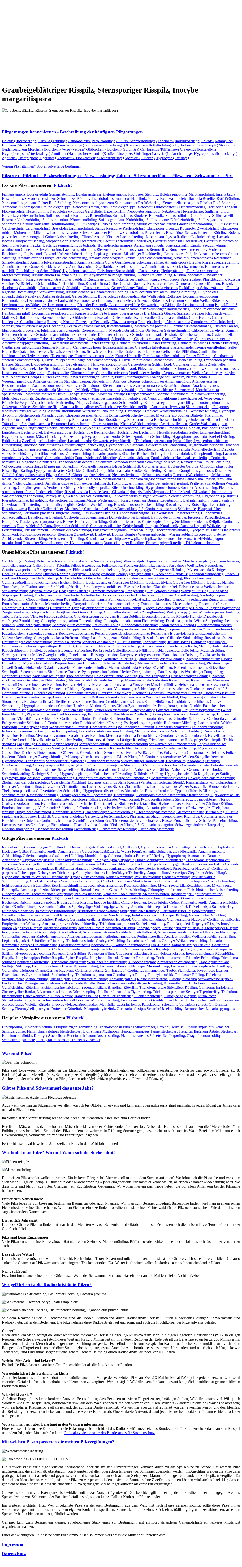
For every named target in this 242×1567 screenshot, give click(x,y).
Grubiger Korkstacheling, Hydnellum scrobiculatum (40, 803)
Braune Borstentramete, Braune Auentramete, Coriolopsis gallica (50, 799)
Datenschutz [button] (14, 1553)
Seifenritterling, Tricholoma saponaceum (82, 975)
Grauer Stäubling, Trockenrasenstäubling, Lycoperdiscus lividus (175, 530)
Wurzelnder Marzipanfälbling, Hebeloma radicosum (171, 684)
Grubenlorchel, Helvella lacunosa (209, 735)
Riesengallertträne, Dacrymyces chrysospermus (126, 655)
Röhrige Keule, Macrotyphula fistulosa (204, 646)
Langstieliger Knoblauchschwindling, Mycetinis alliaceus (69, 428)
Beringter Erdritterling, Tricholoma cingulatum (51, 962)
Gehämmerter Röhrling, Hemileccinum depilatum (131, 292)
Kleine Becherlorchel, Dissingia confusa (167, 979)
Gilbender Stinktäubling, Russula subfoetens (200, 638)
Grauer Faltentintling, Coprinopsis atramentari (196, 339)
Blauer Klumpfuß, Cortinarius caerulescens (149, 757)
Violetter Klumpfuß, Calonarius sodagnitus (142, 825)
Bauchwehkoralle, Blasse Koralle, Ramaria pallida (60, 996)
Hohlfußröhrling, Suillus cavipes (74, 224)
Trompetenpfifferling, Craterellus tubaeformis (135, 347)
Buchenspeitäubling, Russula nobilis (29, 902)
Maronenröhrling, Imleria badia (212, 194)
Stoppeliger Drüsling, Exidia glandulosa (31, 595)
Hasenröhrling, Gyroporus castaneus (29, 198)
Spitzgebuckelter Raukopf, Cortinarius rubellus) (155, 911)
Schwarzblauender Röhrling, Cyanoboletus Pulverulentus (122, 232)
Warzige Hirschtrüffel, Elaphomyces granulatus (181, 697)
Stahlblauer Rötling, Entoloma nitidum (79, 915)
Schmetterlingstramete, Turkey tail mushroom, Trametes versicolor (51, 1040)
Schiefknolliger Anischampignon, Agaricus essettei (179, 381)
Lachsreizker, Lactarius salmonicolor (210, 241)
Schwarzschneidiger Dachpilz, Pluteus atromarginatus (109, 377)
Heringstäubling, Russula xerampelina (189, 271)
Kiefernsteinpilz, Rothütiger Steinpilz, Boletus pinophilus (145, 194)
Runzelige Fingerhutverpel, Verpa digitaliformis (141, 398)
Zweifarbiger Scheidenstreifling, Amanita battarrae (133, 266)
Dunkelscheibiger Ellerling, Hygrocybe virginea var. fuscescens (156, 517)
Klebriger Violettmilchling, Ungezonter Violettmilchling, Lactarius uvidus (57, 786)
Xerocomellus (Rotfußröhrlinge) (150, 145)
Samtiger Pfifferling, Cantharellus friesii (71, 347)
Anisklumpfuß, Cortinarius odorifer (48, 458)
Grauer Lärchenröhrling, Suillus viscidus (207, 224)
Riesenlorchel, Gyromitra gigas (25, 847)
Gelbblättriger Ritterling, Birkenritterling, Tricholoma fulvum (171, 983)
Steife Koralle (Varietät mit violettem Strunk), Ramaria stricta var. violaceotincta (177, 782)
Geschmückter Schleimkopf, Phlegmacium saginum (88, 530)
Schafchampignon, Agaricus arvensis (191, 385)
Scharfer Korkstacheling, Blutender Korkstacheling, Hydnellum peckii (132, 803)
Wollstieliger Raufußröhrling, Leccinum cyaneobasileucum (191, 309)
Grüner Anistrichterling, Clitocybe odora (75, 237)
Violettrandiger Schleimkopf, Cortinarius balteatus (151, 689)
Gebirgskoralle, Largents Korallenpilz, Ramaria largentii (164, 526)
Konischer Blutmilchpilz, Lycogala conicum (138, 608)
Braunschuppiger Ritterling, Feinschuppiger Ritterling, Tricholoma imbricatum (162, 543)
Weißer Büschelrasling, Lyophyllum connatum (70, 877)
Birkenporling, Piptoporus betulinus (28, 1027)
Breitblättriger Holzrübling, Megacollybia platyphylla (94, 860)
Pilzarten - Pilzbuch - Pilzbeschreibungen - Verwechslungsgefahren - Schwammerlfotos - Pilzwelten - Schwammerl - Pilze (117, 175)
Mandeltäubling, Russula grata (48, 979)
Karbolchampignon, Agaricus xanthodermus (69, 936)
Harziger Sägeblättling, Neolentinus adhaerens (173, 667)
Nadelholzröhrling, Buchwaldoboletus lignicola (166, 198)
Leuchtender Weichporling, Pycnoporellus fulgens (136, 799)
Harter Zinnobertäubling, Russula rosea (63, 419)
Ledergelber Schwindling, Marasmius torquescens (149, 778)
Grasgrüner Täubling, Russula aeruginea (84, 279)
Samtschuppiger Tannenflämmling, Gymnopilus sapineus (170, 898)
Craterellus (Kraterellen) (198, 149)
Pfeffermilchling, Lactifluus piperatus (92, 638)
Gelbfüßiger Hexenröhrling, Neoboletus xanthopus (123, 211)
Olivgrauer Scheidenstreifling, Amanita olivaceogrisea (83, 258)
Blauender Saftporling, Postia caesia (85, 650)
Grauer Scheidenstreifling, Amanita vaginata (62, 266)
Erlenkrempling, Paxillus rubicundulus (101, 992)
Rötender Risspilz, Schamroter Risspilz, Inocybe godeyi (119, 928)
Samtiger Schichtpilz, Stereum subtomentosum (113, 744)
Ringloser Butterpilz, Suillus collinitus (162, 215)
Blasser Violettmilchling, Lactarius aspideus (144, 786)
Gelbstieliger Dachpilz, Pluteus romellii (31, 752)
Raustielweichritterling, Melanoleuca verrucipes (70, 398)
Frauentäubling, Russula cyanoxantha (83, 275)
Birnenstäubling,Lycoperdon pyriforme (146, 616)
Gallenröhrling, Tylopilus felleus (57, 565)
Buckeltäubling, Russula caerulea (166, 504)
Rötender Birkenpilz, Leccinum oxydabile (108, 305)
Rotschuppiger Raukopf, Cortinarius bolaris (191, 864)
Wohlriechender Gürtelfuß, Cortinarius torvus (83, 727)
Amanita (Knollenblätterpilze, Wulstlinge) (120, 154)
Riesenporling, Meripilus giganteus (123, 249)
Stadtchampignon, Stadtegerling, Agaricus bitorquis (102, 381)
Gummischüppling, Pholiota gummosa (30, 582)
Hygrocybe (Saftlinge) (172, 158)
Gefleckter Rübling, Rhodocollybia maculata (125, 625)
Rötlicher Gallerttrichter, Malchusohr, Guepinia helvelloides (72, 509)
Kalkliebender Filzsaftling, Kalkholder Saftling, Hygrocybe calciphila (145, 774)
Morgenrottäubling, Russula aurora (28, 275)
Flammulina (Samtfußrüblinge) (61, 145)
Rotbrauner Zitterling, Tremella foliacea (31, 659)
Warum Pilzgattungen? (19, 166)
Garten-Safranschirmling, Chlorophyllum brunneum (147, 890)
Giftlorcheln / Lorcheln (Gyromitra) (112, 149)
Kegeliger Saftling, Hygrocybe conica (184, 949)
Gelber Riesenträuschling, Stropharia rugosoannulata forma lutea (136, 479)
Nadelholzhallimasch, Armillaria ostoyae (43, 483)
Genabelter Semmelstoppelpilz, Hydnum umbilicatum (63, 543)
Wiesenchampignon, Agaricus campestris (32, 381)
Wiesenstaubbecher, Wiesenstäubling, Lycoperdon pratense (182, 534)
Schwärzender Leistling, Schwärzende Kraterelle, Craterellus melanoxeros (105, 351)
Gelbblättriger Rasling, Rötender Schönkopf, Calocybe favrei (47, 561)
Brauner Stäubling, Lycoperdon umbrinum (33, 364)
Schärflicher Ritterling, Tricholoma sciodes (63, 941)
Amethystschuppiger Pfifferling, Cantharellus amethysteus (45, 343)
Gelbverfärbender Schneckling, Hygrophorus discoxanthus (80, 791)
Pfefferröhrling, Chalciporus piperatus (151, 228)
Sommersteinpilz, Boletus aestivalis (75, 194)
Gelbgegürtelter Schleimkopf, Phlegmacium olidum (123, 816)
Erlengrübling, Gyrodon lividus (160, 735)
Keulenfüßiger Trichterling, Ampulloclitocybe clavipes (146, 873)
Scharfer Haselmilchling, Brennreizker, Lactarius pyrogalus (191, 1009)
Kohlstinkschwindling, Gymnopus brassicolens (76, 778)
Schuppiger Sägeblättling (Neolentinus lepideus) (152, 574)
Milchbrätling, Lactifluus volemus (38, 453)
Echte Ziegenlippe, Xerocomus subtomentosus (143, 207)
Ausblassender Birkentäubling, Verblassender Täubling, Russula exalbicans (58, 539)
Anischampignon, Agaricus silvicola (29, 390)
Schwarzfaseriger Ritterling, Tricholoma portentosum (132, 441)
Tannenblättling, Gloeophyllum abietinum (110, 621)
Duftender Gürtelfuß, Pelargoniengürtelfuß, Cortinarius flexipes (98, 1009)
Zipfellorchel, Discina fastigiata (72, 847)
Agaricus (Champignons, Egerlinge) (29, 158)
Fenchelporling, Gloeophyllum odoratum (32, 599)
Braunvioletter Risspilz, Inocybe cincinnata (182, 953)
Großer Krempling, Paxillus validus (188, 877)
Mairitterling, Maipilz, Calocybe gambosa (87, 402)
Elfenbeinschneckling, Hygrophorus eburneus (146, 487)
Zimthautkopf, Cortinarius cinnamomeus (135, 970)
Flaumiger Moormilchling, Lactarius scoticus (164, 966)
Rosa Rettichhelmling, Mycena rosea (151, 885)
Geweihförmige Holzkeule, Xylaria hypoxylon (37, 667)
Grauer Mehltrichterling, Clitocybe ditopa (124, 710)
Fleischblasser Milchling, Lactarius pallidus (104, 979)
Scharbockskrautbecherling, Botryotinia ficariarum (68, 604)
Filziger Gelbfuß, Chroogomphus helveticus (78, 475)
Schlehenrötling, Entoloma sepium (144, 402)
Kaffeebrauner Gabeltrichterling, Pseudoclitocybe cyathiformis (63, 339)
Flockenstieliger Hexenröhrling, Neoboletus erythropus (43, 211)
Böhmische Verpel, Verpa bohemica (28, 402)
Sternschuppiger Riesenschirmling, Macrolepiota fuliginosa (100, 330)
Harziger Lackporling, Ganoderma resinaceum (173, 599)
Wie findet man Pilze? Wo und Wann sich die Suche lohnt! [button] (58, 1152)
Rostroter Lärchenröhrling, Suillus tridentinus (35, 220)
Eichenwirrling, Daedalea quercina (168, 621)
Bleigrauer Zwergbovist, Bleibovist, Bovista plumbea (97, 534)
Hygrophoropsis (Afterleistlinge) (26, 154)
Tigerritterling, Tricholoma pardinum (158, 992)
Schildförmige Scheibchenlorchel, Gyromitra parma (96, 449)
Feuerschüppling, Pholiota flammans (184, 578)
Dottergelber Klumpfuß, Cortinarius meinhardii (50, 949)
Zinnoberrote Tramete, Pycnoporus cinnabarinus (83, 672)
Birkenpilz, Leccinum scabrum (53, 305)
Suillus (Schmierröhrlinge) (137, 141)
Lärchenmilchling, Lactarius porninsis (93, 453)
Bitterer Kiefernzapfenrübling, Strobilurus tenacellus (102, 521)
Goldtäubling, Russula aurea (40, 288)
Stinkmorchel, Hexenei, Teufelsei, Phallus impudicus (174, 1027)
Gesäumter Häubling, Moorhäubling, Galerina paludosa (93, 856)
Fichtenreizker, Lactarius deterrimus (106, 241)
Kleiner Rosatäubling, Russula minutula (123, 419)
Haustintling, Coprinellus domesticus (174, 629)
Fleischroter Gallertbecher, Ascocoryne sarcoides (98, 595)
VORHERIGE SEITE (19, 79)
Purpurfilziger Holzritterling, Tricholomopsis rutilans (95, 1027)
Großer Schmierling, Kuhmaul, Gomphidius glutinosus (173, 470)
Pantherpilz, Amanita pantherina (26, 890)
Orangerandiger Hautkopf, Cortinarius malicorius (203, 919)
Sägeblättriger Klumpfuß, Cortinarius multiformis (74, 646)
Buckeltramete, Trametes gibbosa (26, 748)
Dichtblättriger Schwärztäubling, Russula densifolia (54, 292)
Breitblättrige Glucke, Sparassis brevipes (174, 313)
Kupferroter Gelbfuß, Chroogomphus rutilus (200, 466)
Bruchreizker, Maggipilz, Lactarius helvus (109, 1004)
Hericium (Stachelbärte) (19, 145)
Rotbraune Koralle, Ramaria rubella (118, 697)
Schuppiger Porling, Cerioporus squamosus (206, 368)
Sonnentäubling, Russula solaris (166, 642)
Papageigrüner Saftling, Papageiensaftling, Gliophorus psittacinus (100, 953)
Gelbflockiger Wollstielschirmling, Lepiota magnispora (109, 1000)
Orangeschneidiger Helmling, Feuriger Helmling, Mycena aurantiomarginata (75, 684)
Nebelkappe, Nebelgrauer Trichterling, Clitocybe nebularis (61, 873)
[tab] (121, 1053)
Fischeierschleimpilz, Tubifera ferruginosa (155, 565)
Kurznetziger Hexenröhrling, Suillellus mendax (37, 215)
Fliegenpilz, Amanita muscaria (202, 851)
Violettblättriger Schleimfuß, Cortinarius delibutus (54, 718)
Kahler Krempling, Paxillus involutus (133, 877)
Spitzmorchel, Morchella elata (196, 390)
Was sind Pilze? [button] (17, 1053)
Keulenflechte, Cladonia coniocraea (136, 748)
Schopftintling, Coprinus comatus (136, 339)
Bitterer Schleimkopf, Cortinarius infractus (65, 693)
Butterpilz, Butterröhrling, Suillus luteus (103, 215)
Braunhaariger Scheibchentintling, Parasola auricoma (41, 642)
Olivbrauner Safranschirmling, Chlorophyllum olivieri (185, 330)
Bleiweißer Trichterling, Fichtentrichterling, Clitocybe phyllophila (148, 996)
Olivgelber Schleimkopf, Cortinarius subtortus (49, 812)
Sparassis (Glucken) (140, 158)
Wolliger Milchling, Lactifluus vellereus (31, 966)
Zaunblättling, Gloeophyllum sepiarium (48, 621)
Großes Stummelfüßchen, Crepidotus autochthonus (171, 701)
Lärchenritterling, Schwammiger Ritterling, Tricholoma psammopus (124, 829)
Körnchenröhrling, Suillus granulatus (97, 220)
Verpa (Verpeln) (73, 149)
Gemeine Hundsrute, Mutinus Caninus (87, 706)
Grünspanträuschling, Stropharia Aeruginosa (46, 241)
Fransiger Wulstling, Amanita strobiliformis (49, 411)
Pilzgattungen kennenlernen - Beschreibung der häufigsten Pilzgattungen (72, 131)
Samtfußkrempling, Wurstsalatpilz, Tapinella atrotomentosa (138, 561)
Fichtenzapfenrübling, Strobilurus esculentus (175, 521)
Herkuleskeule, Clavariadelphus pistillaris (120, 492)
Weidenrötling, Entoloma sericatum (135, 915)
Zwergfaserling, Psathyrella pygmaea (169, 612)
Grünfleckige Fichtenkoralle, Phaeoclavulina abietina (69, 825)
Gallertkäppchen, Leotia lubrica (144, 902)
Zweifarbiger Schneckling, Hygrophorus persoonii (185, 445)
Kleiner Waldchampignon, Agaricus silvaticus (154, 424)
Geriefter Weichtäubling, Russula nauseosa (108, 504)
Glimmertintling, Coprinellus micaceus (99, 373)
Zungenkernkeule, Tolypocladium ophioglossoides (39, 612)
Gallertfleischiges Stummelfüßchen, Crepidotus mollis (92, 701)
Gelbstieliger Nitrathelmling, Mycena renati (57, 680)
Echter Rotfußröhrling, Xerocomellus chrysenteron (76, 203)
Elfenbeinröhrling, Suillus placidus (196, 220)
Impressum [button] (12, 1544)
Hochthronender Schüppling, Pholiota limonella (66, 894)
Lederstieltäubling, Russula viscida (62, 492)
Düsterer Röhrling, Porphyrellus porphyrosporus (79, 574)
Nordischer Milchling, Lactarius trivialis (142, 582)
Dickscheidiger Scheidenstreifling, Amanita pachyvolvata (142, 407)
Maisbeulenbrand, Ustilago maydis (138, 428)
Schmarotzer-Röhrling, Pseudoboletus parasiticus (93, 198)
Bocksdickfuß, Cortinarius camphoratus (120, 945)
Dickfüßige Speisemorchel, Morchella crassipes (91, 394)
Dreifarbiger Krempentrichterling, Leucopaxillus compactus (46, 697)
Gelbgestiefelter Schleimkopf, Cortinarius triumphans (167, 364)
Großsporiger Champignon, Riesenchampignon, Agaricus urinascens (111, 385)
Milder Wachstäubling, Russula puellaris (116, 500)
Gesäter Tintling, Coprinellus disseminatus (109, 612)
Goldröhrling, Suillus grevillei (213, 215)
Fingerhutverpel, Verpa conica (200, 398)
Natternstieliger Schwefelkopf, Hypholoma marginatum (75, 769)
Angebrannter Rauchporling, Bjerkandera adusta (203, 795)
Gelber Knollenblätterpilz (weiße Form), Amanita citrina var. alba (130, 851)
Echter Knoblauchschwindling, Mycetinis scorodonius (149, 415)
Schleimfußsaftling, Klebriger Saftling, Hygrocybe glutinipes (47, 774)
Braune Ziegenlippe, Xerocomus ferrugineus (74, 207)
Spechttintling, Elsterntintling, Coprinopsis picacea (129, 795)
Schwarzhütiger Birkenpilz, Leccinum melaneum (177, 305)
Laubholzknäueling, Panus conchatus (85, 714)
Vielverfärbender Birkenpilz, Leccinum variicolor (162, 300)
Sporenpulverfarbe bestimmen (59, 166)
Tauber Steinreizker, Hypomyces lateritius (197, 970)
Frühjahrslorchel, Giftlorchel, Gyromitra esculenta (134, 847)
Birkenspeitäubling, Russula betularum (79, 890)
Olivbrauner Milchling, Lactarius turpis (129, 864)
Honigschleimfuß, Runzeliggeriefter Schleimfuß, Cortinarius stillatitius (69, 526)
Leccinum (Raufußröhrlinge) (179, 141)
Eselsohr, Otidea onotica (115, 317)
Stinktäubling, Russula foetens (143, 638)
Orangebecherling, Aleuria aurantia (164, 322)
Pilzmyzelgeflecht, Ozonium (81, 765)
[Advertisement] (121, 39)
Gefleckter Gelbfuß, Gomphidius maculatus (98, 470)
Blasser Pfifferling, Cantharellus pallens (178, 343)
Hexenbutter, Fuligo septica (102, 565)
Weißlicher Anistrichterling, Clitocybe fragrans (121, 962)
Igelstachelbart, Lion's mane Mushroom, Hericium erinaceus (104, 1031)
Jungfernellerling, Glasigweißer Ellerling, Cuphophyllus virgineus (104, 513)
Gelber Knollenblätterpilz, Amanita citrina (50, 851)
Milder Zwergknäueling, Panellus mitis (61, 655)
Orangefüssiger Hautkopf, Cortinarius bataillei (69, 970)
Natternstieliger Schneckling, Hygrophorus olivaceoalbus (104, 445)
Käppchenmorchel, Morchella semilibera (158, 394)
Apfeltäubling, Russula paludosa (86, 288)
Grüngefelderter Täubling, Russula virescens (144, 288)
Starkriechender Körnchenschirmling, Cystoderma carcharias (118, 334)
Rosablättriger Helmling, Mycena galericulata (102, 735)
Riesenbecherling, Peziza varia (146, 633)
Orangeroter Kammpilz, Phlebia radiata (66, 570)
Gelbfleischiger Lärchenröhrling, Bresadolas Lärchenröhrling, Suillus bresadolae (62, 228)
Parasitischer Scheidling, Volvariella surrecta (175, 1004)
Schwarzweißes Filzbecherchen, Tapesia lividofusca (187, 744)
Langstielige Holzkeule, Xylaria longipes (47, 744)
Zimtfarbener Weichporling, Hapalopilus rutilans (193, 962)
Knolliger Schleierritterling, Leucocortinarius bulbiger (111, 496)
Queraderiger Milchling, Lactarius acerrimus (84, 782)
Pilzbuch (62, 185)
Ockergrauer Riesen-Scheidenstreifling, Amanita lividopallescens (50, 407)
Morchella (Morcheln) (44, 149)
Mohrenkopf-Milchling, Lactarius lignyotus (46, 232)
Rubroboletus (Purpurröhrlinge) (93, 141)
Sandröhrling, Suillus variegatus (25, 224)
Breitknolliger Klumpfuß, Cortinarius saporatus (197, 816)
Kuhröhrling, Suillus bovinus (147, 220)
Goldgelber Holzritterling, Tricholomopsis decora (55, 462)
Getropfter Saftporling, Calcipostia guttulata (205, 718)
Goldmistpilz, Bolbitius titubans (25, 608)
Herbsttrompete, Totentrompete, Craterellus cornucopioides (70, 356)
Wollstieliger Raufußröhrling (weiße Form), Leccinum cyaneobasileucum (91, 309)
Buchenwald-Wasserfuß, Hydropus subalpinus (52, 479)
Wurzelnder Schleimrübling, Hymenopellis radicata (120, 411)
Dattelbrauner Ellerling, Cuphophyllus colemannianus (68, 517)
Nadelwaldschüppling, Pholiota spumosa (62, 676)
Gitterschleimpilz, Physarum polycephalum (188, 710)
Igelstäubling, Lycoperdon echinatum (200, 441)
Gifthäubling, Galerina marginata (26, 856)
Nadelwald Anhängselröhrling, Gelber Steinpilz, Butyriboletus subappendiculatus (85, 296)
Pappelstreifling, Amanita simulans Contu (83, 262)
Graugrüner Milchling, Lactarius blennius (203, 582)
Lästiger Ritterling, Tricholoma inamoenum (152, 740)
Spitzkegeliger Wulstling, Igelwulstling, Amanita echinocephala (119, 907)
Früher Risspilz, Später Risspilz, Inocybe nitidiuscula (80, 958)
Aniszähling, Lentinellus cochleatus (147, 390)
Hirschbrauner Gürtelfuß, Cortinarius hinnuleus (37, 820)
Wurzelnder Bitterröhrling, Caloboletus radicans (96, 881)
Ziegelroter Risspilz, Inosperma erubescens (45, 928)
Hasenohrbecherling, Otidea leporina (68, 317)
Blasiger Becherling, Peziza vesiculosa (64, 326)
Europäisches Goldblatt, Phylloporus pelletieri (199, 428)
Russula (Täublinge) (53, 141)
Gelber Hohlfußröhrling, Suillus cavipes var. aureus (138, 224)
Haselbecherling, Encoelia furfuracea (200, 604)
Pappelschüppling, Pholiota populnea (29, 650)
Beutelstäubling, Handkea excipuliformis (96, 364)
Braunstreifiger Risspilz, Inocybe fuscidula (88, 902)
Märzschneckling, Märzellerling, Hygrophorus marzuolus (78, 436)
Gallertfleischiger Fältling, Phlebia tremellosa (146, 650)
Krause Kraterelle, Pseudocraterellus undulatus (150, 356)
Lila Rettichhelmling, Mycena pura (206, 885)
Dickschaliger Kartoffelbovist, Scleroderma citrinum (76, 932)
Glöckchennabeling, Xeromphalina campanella (121, 578)
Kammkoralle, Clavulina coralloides (161, 317)
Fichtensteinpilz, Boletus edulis (25, 194)
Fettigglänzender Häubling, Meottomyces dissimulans (107, 629)
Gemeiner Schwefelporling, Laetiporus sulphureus (58, 249)
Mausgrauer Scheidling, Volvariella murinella (77, 466)
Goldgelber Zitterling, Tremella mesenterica (91, 591)
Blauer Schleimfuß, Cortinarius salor (139, 466)
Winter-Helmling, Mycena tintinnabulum (190, 659)
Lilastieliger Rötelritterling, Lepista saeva (154, 254)
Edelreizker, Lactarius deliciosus (158, 241)
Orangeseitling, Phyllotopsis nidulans (152, 591)
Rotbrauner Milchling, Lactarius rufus (192, 723)
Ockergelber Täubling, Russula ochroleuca (147, 279)
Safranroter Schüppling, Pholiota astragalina (60, 710)
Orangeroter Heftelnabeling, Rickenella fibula (51, 578)
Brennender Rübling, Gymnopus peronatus (81, 689)
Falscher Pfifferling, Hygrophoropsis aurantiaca (171, 856)
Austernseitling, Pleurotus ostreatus (122, 1036)
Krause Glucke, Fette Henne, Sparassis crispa (109, 313)
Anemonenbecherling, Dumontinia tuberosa (139, 604)
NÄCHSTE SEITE (51, 79)
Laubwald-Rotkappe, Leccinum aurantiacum (91, 300)
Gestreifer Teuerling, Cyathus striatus (131, 659)
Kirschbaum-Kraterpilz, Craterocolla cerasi (34, 629)
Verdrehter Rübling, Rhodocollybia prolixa (79, 487)
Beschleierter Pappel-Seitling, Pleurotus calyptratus (132, 676)
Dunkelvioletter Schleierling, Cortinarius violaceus (112, 458)
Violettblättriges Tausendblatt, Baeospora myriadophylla (162, 761)
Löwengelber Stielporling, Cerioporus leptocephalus (142, 765)
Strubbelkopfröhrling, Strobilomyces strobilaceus (86, 587)
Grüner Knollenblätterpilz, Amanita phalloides (203, 902)
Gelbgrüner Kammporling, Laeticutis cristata (71, 731)
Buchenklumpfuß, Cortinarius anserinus (147, 509)
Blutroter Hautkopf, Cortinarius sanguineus (134, 919)
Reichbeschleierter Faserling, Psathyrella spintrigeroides (121, 723)
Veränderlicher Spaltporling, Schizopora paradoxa (83, 761)
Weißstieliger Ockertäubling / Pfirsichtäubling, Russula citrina (62, 283)
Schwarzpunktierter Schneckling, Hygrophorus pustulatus (165, 436)
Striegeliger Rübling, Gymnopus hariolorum (200, 987)
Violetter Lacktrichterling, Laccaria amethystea (141, 237)
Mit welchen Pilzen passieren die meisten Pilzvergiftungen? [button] (58, 1441)
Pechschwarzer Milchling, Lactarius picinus (139, 808)
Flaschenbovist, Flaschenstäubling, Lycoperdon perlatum (193, 360)
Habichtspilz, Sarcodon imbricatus (118, 462)
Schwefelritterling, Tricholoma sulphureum (103, 924)
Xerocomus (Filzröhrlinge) (105, 145)
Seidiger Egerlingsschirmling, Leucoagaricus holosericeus (84, 898)
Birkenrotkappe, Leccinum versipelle (29, 300)
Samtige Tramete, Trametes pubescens (80, 748)
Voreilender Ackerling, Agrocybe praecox (160, 373)
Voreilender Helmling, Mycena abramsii (194, 748)
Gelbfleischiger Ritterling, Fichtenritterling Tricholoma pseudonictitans (54, 987)
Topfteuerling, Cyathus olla (82, 659)
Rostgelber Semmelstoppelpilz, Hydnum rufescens (112, 360)
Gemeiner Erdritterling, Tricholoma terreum (153, 958)
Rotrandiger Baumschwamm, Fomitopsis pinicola (101, 599)
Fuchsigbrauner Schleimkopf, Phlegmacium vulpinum (133, 368)
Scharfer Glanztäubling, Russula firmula (112, 642)
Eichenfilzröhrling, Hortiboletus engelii (208, 207)
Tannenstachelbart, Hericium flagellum (179, 1031)
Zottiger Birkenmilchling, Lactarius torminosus (55, 945)
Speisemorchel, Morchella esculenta (28, 394)
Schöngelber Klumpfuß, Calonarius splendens (120, 949)
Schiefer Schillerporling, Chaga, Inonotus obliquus (187, 1036)
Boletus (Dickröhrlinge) (19, 141)
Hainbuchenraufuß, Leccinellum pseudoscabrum (38, 313)
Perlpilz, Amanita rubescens (206, 254)
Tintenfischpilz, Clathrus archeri (25, 587)
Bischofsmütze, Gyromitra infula (26, 975)
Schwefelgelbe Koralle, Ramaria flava (173, 462)
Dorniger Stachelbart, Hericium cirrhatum (65, 1036)
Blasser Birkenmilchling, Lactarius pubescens (96, 966)
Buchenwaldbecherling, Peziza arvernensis (90, 633)
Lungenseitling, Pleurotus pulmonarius (200, 402)
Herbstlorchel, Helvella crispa (189, 907)
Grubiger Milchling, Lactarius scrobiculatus (128, 941)
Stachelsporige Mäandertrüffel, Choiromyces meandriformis (63, 415)
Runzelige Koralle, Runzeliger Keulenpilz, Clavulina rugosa (92, 322)
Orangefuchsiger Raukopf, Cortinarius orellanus (65, 919)
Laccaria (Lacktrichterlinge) (172, 154)
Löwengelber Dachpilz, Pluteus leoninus (180, 377)
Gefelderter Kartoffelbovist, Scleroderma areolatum (154, 932)
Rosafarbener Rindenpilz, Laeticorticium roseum (195, 625)
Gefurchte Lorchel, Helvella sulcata (28, 740)
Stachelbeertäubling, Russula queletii (163, 924)
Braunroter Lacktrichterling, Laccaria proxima (85, 424)
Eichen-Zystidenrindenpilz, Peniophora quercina (153, 706)
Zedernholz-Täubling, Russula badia (197, 731)
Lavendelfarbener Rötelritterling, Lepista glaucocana (83, 254)
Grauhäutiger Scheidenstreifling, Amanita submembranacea (169, 258)
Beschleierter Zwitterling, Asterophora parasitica (150, 714)
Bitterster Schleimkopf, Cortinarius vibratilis (131, 693)
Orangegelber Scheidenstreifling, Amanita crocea (151, 262)
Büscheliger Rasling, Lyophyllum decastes (33, 470)
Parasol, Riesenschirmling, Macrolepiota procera (130, 326)
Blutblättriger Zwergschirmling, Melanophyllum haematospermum (66, 757)
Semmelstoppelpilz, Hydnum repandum (44, 360)
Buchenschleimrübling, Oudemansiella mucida (188, 419)
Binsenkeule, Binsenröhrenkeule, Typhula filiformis (163, 791)
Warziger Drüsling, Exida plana (204, 591)
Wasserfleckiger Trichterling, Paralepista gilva (36, 496)
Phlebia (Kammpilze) (217, 141)
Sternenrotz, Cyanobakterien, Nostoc (202, 799)
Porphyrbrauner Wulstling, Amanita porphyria (36, 924)
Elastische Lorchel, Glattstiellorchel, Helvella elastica (163, 587)
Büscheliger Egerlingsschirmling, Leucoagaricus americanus (78, 885)
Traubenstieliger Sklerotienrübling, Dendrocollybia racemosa (130, 812)
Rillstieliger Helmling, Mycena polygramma (34, 735)
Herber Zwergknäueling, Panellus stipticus (152, 672)
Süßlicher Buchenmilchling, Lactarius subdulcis (157, 453)
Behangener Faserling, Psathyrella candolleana (190, 483)
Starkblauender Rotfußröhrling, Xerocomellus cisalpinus (157, 203)
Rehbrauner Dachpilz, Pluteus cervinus (38, 377)
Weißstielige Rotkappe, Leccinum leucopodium (182, 296)
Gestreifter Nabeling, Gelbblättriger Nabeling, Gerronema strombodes (170, 769)
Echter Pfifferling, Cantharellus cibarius (118, 343)
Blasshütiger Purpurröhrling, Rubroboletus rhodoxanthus (77, 911)
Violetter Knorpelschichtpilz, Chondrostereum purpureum (73, 616)
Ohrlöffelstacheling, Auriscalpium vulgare (143, 646)
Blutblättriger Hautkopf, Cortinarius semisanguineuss (94, 868)
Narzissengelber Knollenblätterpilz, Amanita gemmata (59, 864)
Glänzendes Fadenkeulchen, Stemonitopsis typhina (99, 752)
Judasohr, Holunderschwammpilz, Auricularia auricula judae (128, 245)
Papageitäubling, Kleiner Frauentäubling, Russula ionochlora (157, 275)
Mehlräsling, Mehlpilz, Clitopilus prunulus (88, 390)
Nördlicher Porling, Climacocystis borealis (87, 740)
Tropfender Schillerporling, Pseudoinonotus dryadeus (132, 718)
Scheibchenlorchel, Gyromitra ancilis (162, 449)
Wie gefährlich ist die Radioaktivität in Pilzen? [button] (47, 1284)
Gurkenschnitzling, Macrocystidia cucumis (137, 731)
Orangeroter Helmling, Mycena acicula (182, 570)
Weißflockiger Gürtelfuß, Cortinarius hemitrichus (154, 727)
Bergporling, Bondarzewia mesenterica (179, 249)
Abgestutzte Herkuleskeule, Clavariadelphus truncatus (191, 492)
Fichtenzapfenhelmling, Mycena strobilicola (105, 667)
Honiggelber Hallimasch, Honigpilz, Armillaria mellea (114, 483)
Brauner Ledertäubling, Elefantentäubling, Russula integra (190, 500)
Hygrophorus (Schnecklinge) (215, 154)
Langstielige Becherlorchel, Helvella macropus (37, 432)
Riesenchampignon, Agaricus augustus (31, 385)
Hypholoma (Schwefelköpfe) (196, 145)
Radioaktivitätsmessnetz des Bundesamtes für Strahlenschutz (109, 1433)
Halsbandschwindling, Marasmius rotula (121, 680)
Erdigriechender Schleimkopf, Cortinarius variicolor (40, 723)
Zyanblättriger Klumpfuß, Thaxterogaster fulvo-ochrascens (117, 820)
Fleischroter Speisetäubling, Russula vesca (128, 271)
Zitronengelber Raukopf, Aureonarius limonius (37, 992)
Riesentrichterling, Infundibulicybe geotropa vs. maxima (44, 500)
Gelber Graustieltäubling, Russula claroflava (142, 283)
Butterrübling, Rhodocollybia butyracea (31, 445)
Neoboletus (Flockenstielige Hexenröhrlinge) (90, 158)
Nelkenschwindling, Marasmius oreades (142, 475)
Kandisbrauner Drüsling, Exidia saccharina (194, 655)
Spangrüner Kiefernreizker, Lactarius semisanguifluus (42, 245)
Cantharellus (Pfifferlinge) (159, 149)
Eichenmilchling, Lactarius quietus (86, 582)
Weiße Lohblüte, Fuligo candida (162, 752)
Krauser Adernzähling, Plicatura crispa (200, 663)
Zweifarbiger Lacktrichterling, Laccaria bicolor (57, 441)
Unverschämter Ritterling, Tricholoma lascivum (199, 693)
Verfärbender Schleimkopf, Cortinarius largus (72, 808)
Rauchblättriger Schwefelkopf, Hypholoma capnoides (56, 271)
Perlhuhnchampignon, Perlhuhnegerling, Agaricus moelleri (147, 936)
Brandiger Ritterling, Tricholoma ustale (137, 987)
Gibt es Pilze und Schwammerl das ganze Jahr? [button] (48, 1088)
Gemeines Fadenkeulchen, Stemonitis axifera (136, 894)
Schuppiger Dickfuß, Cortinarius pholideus (52, 816)
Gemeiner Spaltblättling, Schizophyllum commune (53, 625)
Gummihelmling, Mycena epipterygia (124, 570)
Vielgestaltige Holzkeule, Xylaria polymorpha (206, 608)
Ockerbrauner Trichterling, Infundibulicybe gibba (38, 504)
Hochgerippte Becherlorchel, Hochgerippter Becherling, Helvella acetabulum (130, 432)
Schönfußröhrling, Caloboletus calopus (31, 881)
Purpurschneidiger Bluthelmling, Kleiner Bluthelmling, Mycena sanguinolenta (113, 663)
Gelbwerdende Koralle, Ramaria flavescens (93, 983)
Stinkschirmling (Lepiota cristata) (157, 881)
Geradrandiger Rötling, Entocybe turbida (143, 975)
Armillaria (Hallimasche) (69, 154)
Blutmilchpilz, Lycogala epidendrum (77, 608)
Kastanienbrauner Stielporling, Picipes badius (35, 373)
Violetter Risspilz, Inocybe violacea (51, 1004)
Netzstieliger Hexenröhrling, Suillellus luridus (196, 211)
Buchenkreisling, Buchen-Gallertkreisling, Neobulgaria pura (181, 595)
